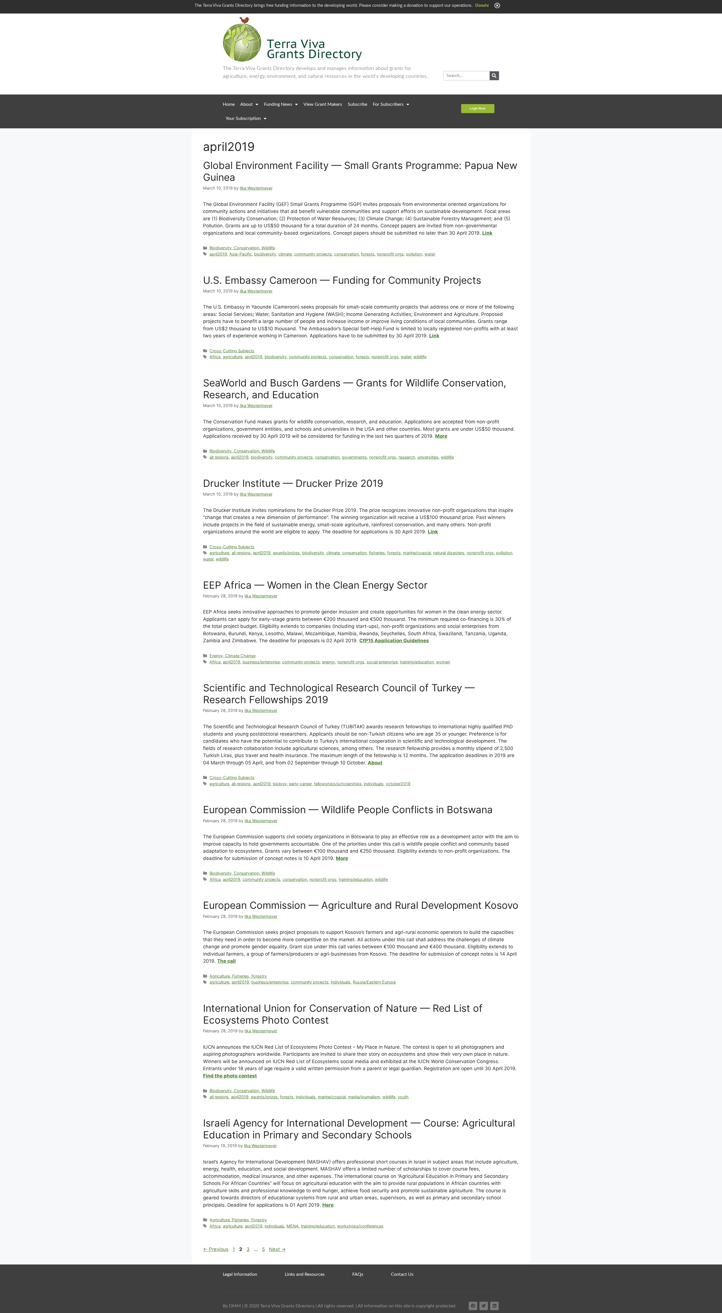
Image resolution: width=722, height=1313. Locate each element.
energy (328, 661)
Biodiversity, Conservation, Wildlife (242, 247)
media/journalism (364, 1096)
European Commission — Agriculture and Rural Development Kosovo (360, 905)
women (443, 661)
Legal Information (240, 1274)
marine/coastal (417, 552)
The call (226, 961)
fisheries (377, 552)
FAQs (357, 1274)
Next (277, 1249)
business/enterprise (261, 661)
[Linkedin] (494, 1306)
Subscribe (357, 104)
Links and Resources (305, 1274)
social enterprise (382, 661)
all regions (219, 457)
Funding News (278, 104)
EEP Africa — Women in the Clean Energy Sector (315, 585)
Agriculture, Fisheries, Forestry (238, 976)
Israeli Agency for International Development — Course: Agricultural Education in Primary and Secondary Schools (359, 1129)
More (441, 436)
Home (229, 104)
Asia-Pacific (240, 254)
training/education (417, 661)
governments (354, 457)
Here (328, 1205)
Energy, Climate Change (233, 655)
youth (403, 1096)
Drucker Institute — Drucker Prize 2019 (293, 483)
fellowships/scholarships (338, 783)
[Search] (494, 75)
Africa (215, 356)
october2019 (398, 783)
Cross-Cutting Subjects (232, 350)
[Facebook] (473, 1306)
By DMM (232, 1306)
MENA (293, 1226)
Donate (482, 5)
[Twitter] (483, 1306)
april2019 (218, 254)
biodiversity (265, 254)
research (407, 457)
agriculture (233, 356)
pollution (414, 254)
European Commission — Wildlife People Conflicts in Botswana (348, 809)
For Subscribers (388, 104)
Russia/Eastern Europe (374, 982)
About (246, 104)
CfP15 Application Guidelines (394, 640)
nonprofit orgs (390, 254)
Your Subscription (243, 118)
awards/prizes (286, 552)
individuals (374, 783)
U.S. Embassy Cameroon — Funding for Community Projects (342, 280)
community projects (313, 254)
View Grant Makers (322, 104)
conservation (346, 254)
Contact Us (402, 1274)
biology (280, 783)
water (429, 254)
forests (368, 254)
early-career (300, 783)
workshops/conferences (360, 1226)
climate (285, 254)
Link (487, 233)
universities (428, 457)
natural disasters (449, 552)
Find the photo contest (230, 1076)
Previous (215, 1249)
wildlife (419, 356)
